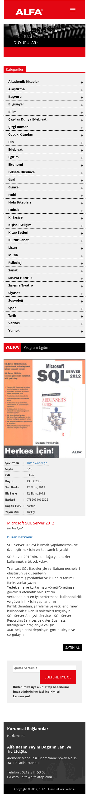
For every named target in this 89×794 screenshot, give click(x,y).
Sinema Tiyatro (20, 285)
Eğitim (13, 157)
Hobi (12, 194)
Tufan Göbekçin (37, 463)
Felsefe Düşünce (21, 172)
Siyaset (14, 293)
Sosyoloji (15, 300)
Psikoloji (15, 262)
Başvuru (15, 96)
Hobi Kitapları (19, 202)
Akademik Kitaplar (23, 81)
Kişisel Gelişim (20, 225)
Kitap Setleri (18, 232)
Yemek (14, 330)
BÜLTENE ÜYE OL (57, 677)
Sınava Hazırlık (20, 277)
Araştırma (16, 89)
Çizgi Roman (18, 127)
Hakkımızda (16, 735)
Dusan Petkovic (20, 537)
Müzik (13, 255)
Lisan (12, 247)
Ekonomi (15, 164)
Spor (12, 308)
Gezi (11, 179)
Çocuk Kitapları (20, 134)
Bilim (12, 111)
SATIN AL (72, 647)
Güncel (13, 187)
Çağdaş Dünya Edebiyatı (27, 119)
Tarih (12, 315)
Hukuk (13, 210)
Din (11, 142)
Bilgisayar (16, 104)
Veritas (14, 323)
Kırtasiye (15, 217)
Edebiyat (15, 149)
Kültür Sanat (18, 240)
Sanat (13, 270)
